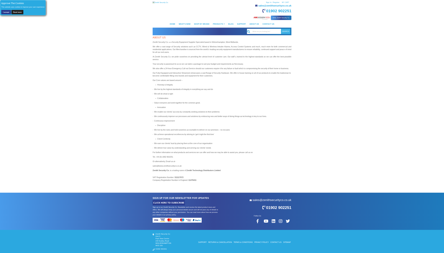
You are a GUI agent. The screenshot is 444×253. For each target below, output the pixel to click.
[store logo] (160, 2)
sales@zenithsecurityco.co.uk (274, 5)
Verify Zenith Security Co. (281, 18)
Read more (17, 12)
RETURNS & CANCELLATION (220, 242)
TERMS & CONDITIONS (243, 242)
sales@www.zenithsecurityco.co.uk (167, 166)
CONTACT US (276, 242)
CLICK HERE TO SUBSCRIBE (168, 202)
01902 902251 (278, 11)
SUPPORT (202, 242)
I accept (6, 12)
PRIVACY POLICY (261, 242)
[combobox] (268, 31)
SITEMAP (287, 242)
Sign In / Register (273, 2)
